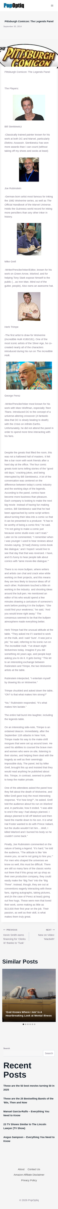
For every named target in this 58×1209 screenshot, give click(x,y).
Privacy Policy (29, 1180)
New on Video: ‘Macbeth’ (46, 934)
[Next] (50, 995)
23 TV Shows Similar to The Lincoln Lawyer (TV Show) (24, 1126)
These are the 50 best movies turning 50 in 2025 (28, 1087)
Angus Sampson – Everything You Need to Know (29, 1139)
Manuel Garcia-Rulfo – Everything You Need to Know (26, 1113)
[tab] (23, 1024)
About (21, 1169)
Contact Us (34, 1169)
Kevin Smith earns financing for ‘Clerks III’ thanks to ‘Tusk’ (14, 936)
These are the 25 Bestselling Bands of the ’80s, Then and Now (28, 1100)
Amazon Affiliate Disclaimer (29, 1174)
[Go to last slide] (7, 995)
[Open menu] (52, 5)
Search (6, 1048)
